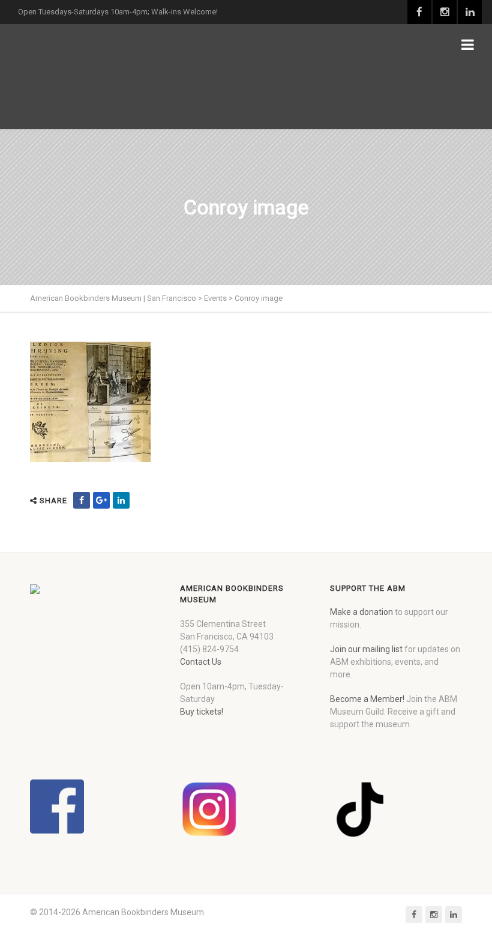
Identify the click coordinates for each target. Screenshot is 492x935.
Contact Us (200, 662)
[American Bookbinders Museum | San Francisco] (93, 76)
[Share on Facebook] (81, 500)
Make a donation (361, 612)
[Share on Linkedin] (121, 500)
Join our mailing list (366, 649)
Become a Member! (367, 699)
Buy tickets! (201, 711)
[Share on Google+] (101, 500)
